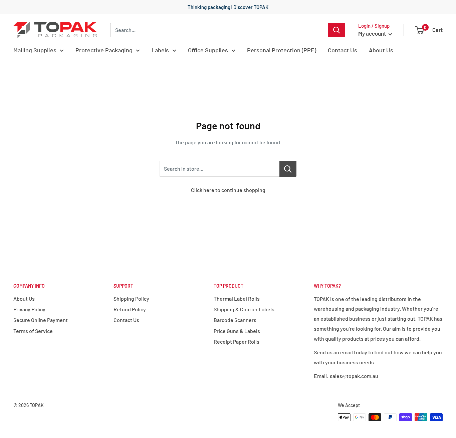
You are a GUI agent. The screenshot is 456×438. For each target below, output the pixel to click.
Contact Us (342, 50)
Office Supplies (208, 50)
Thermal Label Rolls (237, 298)
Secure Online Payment (40, 320)
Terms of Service (33, 331)
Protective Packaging (104, 50)
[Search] (336, 30)
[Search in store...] (287, 169)
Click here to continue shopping (228, 190)
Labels (160, 50)
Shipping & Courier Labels (244, 309)
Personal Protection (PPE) (281, 50)
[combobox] (219, 30)
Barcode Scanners (235, 320)
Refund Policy (129, 309)
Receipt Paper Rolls (236, 341)
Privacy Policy (29, 309)
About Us (381, 50)
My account (372, 33)
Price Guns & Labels (237, 331)
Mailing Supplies (34, 50)
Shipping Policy (131, 298)
